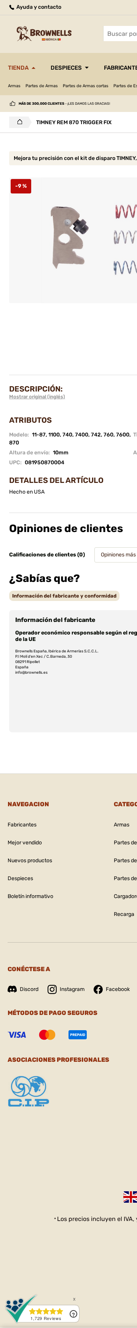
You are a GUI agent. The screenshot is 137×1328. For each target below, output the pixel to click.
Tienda (18, 67)
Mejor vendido (25, 842)
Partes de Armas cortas (85, 85)
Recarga (124, 914)
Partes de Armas (41, 85)
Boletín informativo (30, 896)
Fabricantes (22, 824)
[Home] (17, 122)
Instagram (72, 989)
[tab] (64, 596)
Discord (29, 989)
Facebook (118, 989)
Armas (14, 85)
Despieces (66, 67)
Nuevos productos (30, 860)
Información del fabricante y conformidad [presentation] (64, 596)
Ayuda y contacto (38, 7)
